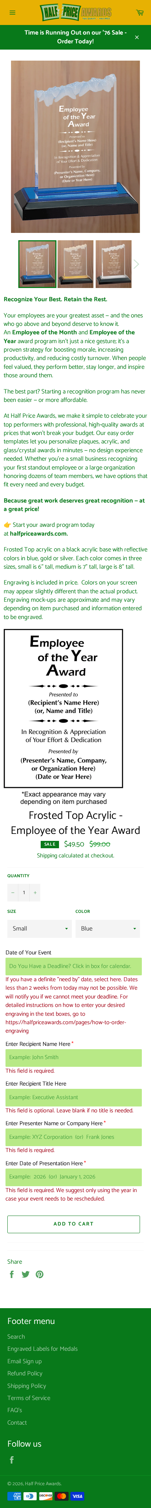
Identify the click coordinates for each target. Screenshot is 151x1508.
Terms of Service (28, 1398)
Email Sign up (24, 1361)
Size (11, 912)
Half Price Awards (43, 1484)
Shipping (47, 856)
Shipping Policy (26, 1386)
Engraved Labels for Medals (42, 1349)
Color (83, 912)
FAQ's (14, 1410)
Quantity (18, 876)
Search (16, 1337)
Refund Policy (25, 1373)
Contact (17, 1423)
